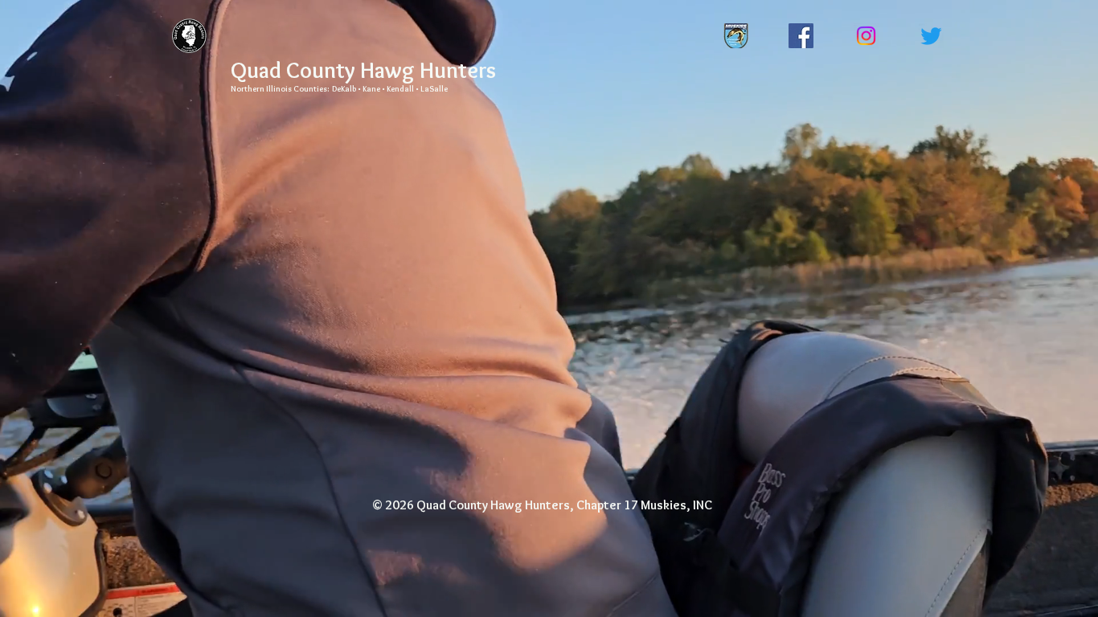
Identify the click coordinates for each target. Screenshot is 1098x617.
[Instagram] (866, 35)
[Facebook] (801, 35)
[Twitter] (931, 35)
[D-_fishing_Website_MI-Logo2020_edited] (735, 35)
